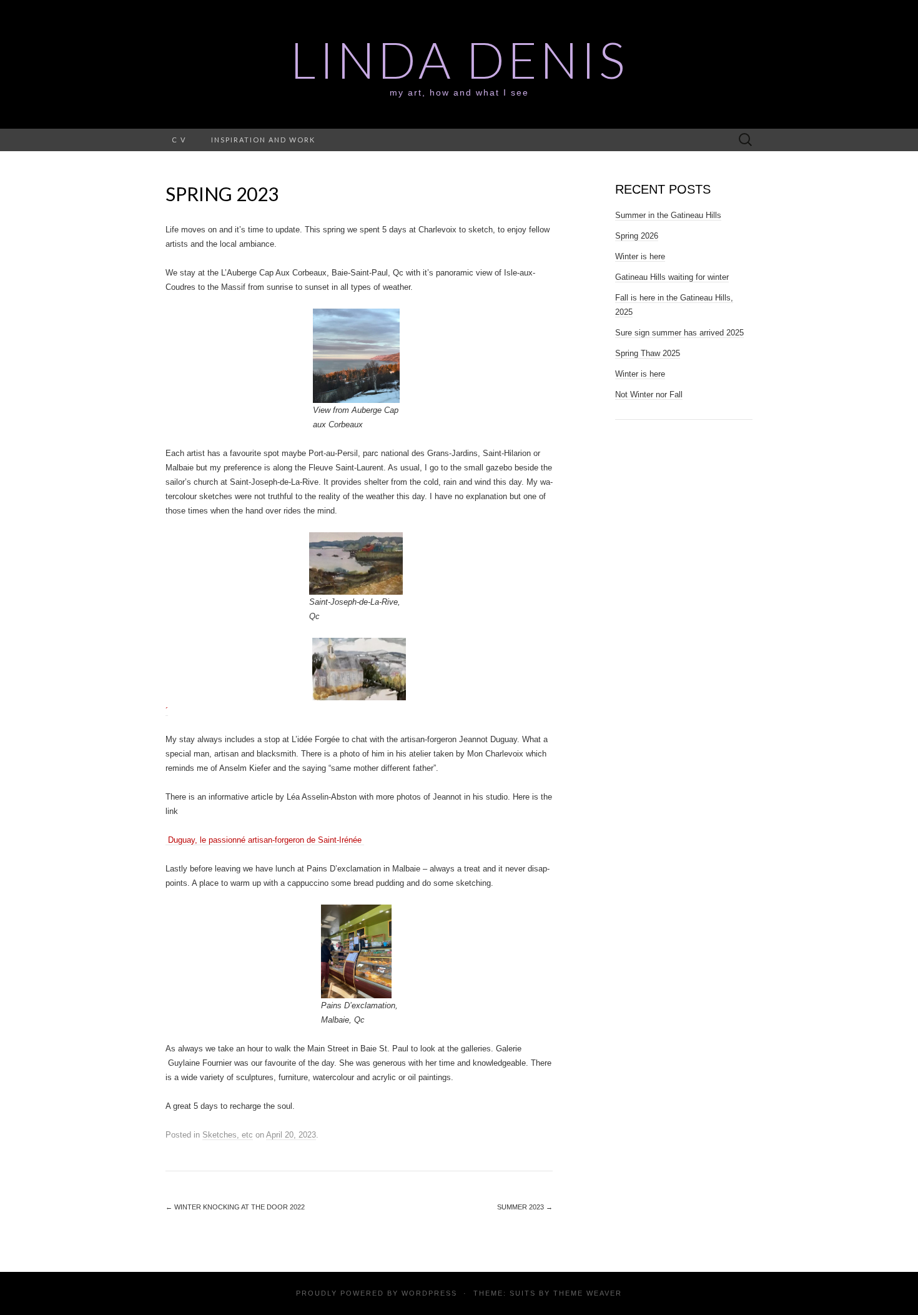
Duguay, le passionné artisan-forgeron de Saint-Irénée (264, 840)
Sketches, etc (227, 1134)
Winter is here (640, 256)
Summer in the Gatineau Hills (668, 215)
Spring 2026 (636, 236)
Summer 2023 (525, 1207)
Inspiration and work (263, 140)
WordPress (429, 1293)
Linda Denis (459, 59)
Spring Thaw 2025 (647, 353)
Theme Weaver (587, 1293)
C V (179, 140)
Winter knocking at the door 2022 (235, 1207)
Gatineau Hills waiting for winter (672, 277)
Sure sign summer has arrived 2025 (679, 332)
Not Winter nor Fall (649, 394)
